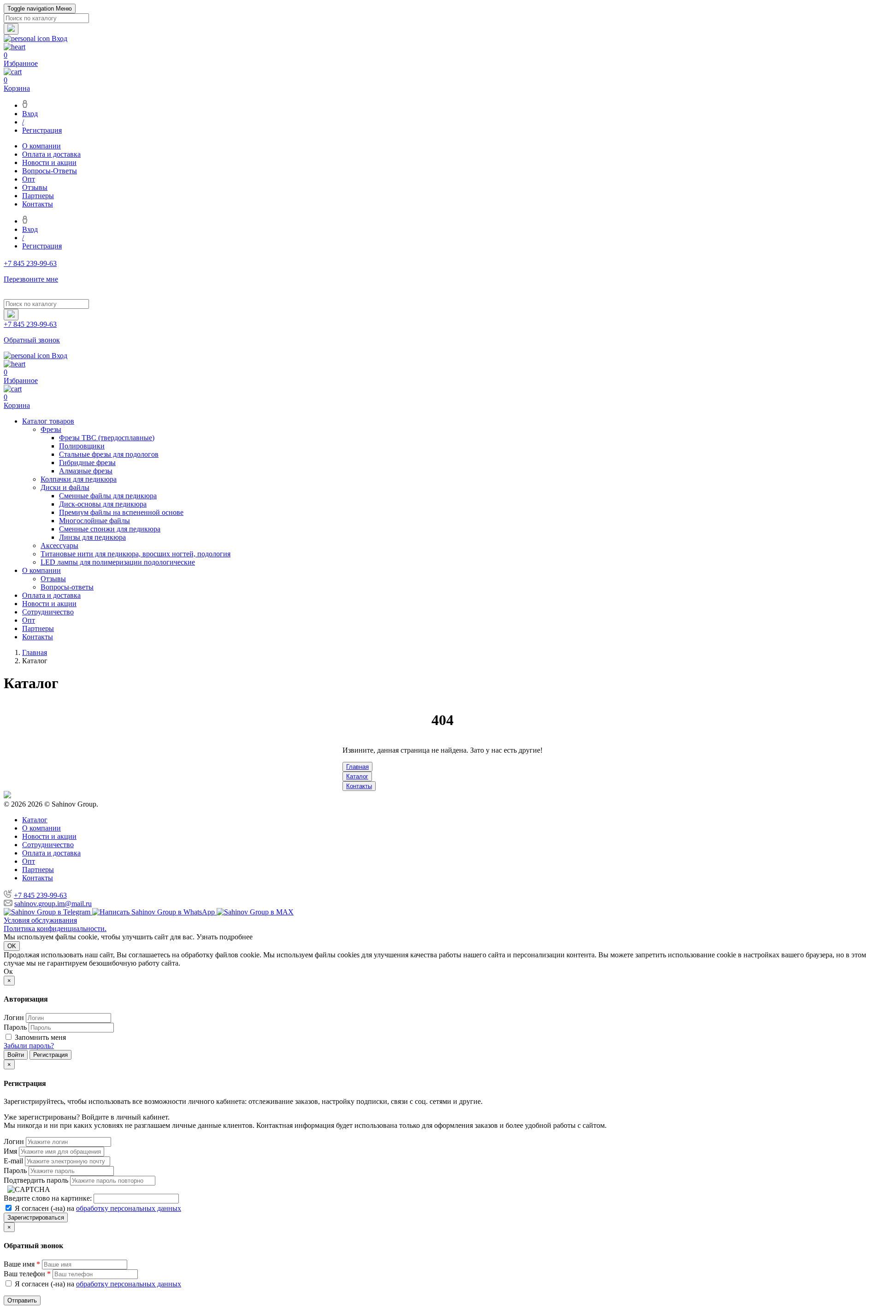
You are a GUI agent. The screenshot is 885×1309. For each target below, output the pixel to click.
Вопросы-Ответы (49, 171)
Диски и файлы (65, 487)
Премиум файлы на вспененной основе (121, 512)
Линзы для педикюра (92, 537)
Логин (14, 1017)
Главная (357, 766)
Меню (39, 8)
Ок (8, 971)
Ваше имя (22, 1264)
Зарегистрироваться (35, 1217)
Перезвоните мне (31, 279)
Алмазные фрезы (85, 471)
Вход (30, 114)
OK (11, 946)
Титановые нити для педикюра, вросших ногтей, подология (135, 554)
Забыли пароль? (29, 1046)
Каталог (357, 776)
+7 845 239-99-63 (40, 895)
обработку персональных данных (128, 1208)
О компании (41, 146)
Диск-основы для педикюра (103, 504)
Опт (28, 179)
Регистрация (42, 130)
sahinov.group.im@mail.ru (53, 904)
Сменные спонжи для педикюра (109, 529)
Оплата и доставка (51, 154)
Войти (15, 1054)
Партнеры (38, 196)
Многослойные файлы (94, 521)
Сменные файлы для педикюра (108, 496)
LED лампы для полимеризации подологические (118, 562)
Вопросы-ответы (67, 587)
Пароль (15, 1027)
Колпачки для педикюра (79, 479)
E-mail (13, 1161)
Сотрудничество (48, 612)
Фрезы (51, 429)
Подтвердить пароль (36, 1180)
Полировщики (82, 446)
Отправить (22, 1300)
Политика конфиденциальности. (55, 928)
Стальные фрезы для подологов (109, 454)
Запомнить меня (40, 1037)
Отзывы (34, 187)
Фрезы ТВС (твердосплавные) (106, 438)
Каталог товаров (48, 421)
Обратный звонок (32, 340)
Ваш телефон (27, 1274)
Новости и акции (49, 162)
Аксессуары (59, 545)
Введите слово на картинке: (48, 1198)
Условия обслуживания (40, 920)
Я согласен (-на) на (97, 1208)
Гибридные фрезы (87, 462)
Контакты (37, 204)
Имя (10, 1151)
